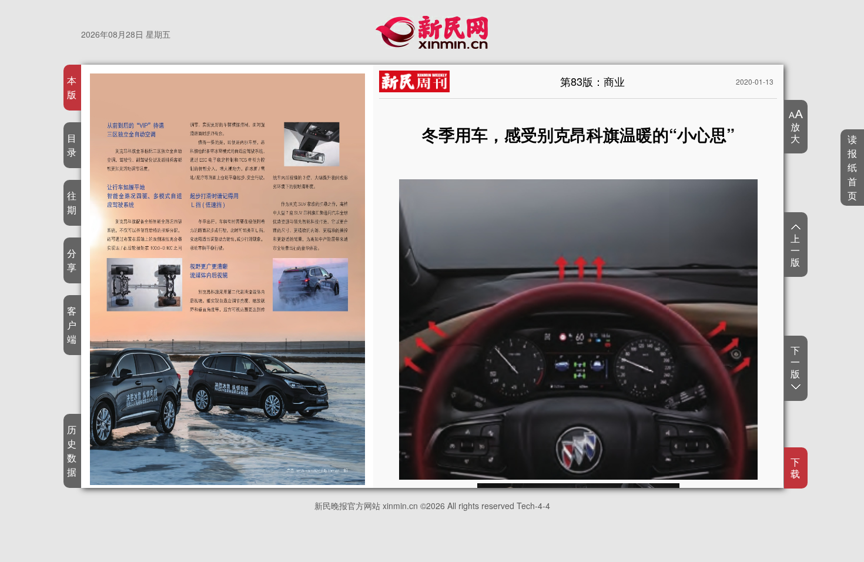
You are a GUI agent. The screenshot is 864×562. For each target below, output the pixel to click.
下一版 (796, 362)
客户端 (72, 325)
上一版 (796, 250)
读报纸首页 (853, 167)
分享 (72, 260)
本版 (72, 87)
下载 (796, 468)
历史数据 (72, 451)
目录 (72, 145)
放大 (796, 132)
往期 (72, 202)
